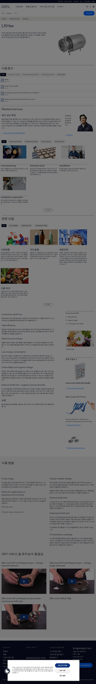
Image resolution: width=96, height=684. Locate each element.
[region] (44, 670)
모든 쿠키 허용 (62, 665)
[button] (7, 671)
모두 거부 (63, 670)
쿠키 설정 (63, 675)
